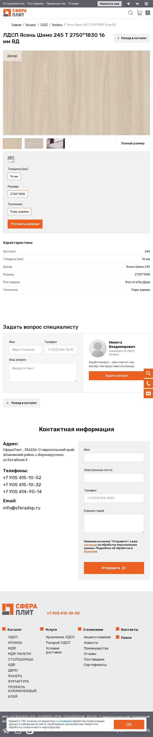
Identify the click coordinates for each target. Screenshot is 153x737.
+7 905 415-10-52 (22, 477)
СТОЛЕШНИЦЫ (20, 659)
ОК (129, 724)
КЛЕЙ (13, 697)
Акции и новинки (97, 637)
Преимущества (56, 3)
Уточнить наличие (25, 224)
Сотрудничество (14, 3)
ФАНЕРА (15, 676)
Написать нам (109, 3)
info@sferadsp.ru (21, 508)
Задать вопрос (116, 375)
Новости (91, 643)
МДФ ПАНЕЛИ (19, 654)
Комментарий (94, 511)
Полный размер (133, 143)
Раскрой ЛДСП (58, 643)
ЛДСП (13, 637)
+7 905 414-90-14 (22, 491)
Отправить (111, 568)
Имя (12, 342)
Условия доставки (54, 650)
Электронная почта (98, 470)
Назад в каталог (134, 38)
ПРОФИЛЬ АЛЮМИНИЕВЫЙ (22, 689)
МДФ (12, 648)
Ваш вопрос (17, 359)
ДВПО (13, 670)
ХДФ (11, 665)
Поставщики (35, 3)
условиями (65, 721)
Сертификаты (95, 665)
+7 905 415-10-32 (22, 484)
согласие (90, 544)
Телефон (50, 342)
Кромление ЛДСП (60, 637)
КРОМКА (15, 643)
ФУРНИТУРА (18, 682)
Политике (90, 551)
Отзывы (74, 3)
